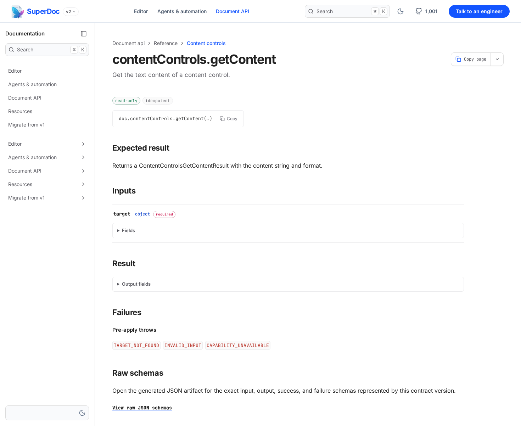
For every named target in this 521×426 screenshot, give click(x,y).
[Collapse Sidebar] (83, 33)
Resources (20, 111)
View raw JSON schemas (142, 408)
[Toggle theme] (400, 11)
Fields (128, 230)
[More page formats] (497, 59)
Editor (141, 11)
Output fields (136, 284)
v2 (68, 11)
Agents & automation (182, 11)
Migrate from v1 (26, 125)
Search (350, 11)
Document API (232, 11)
